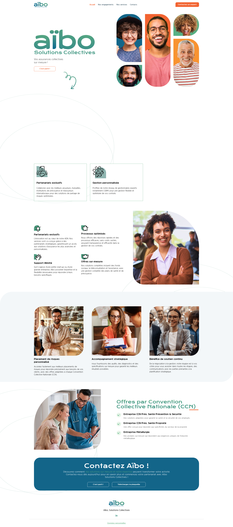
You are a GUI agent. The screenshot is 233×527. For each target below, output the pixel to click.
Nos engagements (105, 4)
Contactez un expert (187, 4)
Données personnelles (116, 523)
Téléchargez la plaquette (129, 484)
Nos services (121, 4)
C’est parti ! (45, 69)
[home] (41, 4)
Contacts (133, 4)
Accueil (92, 4)
